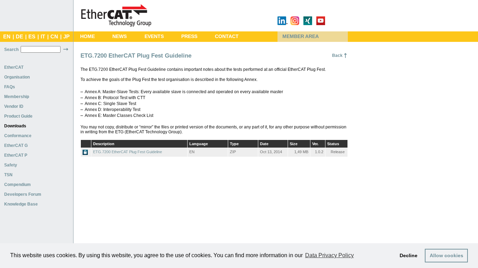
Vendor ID (13, 106)
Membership (16, 96)
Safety (10, 165)
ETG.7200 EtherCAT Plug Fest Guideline (127, 152)
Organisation (17, 77)
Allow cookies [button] (446, 255)
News (119, 36)
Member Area (300, 36)
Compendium (17, 184)
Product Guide (18, 116)
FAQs (9, 86)
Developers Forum (22, 194)
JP (66, 36)
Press (189, 36)
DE (19, 36)
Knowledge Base (21, 204)
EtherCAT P (15, 155)
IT (43, 36)
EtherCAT (13, 67)
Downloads (15, 126)
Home (87, 36)
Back (337, 55)
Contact (227, 36)
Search (11, 49)
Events (154, 36)
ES (31, 36)
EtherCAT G (16, 145)
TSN (8, 174)
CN (54, 36)
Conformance (17, 135)
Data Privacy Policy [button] (329, 255)
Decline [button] (408, 255)
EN (6, 36)
